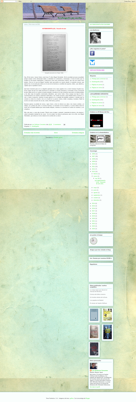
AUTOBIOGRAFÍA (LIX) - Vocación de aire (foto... (100, 182)
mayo (95, 187)
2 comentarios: (57, 124)
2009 (93, 161)
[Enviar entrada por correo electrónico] (64, 124)
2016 (93, 208)
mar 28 (97, 178)
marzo (96, 176)
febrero (96, 173)
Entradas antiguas (78, 132)
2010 (93, 164)
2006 (93, 154)
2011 (93, 166)
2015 (93, 206)
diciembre (97, 200)
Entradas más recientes (32, 132)
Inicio (56, 132)
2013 (93, 171)
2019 (93, 216)
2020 (93, 218)
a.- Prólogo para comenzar (98, 78)
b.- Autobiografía (34, 126)
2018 (93, 213)
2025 (93, 228)
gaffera (72, 398)
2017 (93, 211)
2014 (93, 203)
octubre (96, 197)
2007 (93, 156)
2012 (93, 169)
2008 (93, 159)
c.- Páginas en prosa (96, 84)
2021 (93, 221)
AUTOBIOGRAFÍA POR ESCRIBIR (100, 24)
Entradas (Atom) (58, 137)
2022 (93, 223)
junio (95, 190)
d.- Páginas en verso (96, 87)
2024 (93, 226)
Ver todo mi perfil (95, 387)
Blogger (88, 398)
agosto (96, 192)
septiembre (97, 195)
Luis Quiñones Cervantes (100, 370)
